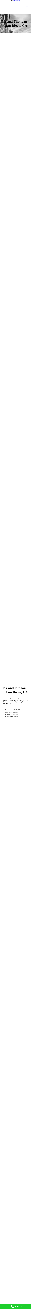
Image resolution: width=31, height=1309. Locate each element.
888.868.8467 (16, 0)
